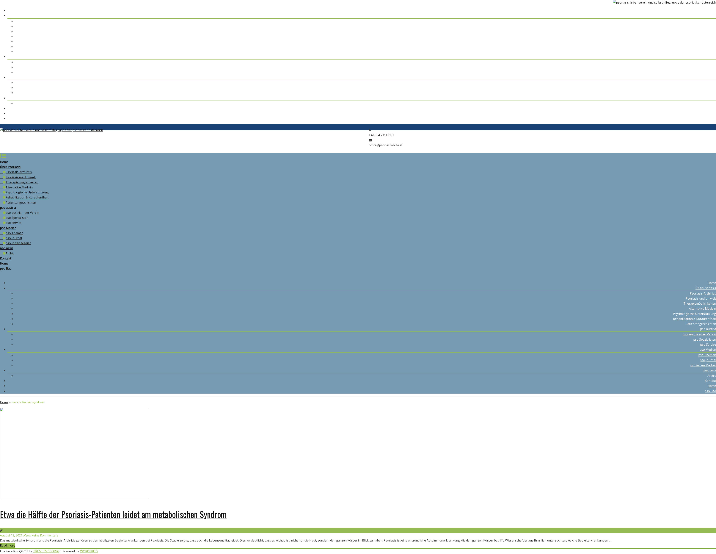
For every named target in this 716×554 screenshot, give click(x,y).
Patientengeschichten (701, 51)
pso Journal (708, 88)
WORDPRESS (89, 551)
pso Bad (710, 118)
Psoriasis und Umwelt (701, 26)
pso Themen (707, 83)
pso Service (708, 72)
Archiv (711, 103)
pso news (709, 98)
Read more (7, 545)
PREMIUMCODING (46, 551)
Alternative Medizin (702, 36)
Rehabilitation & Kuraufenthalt (694, 46)
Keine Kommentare (45, 535)
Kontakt (710, 108)
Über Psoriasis (705, 15)
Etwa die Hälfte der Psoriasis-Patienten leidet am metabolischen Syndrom (113, 514)
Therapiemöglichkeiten (699, 31)
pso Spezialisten (704, 67)
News (27, 535)
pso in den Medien (703, 93)
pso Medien (708, 77)
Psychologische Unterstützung (694, 41)
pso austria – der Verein (699, 62)
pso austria (708, 56)
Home (712, 10)
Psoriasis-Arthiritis (703, 21)
